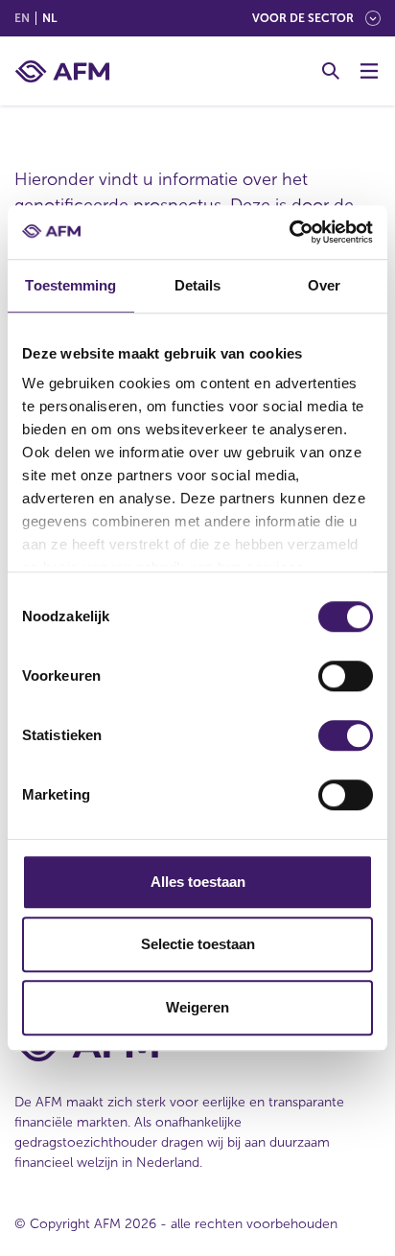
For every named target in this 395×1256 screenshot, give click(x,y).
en (22, 18)
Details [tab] (197, 285)
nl (49, 18)
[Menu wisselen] (369, 70)
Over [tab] (324, 285)
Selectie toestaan (198, 944)
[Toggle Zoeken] (330, 70)
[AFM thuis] (62, 71)
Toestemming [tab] (70, 285)
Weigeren (197, 1007)
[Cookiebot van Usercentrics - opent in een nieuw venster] (289, 232)
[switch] (345, 676)
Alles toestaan (198, 881)
